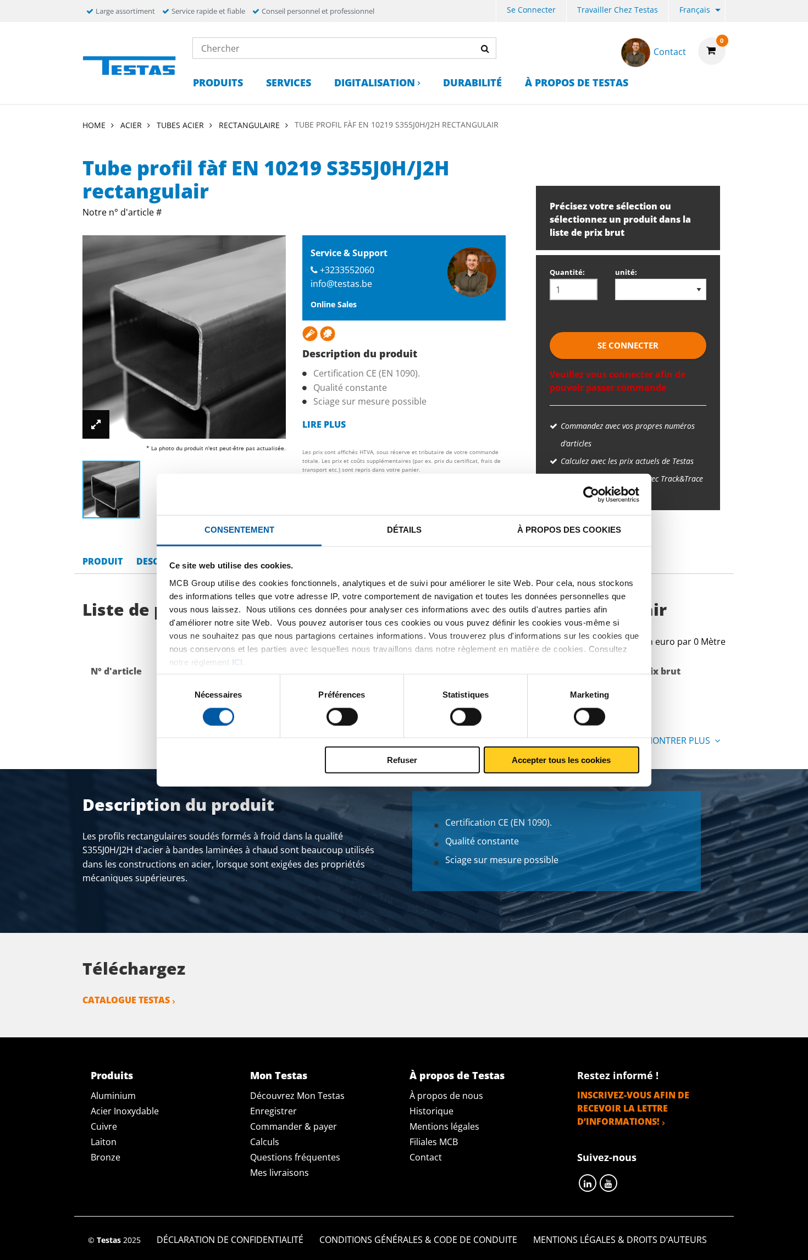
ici (237, 661)
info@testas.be (341, 284)
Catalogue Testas (126, 1000)
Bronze (105, 1157)
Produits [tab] (112, 1075)
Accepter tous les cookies (561, 760)
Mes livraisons (279, 1173)
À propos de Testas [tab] (457, 1075)
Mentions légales (444, 1126)
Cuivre (104, 1126)
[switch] (342, 716)
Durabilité (472, 82)
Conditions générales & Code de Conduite (418, 1240)
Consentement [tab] (239, 529)
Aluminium (113, 1096)
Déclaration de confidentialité (230, 1240)
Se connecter (531, 9)
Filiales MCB (433, 1142)
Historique (431, 1111)
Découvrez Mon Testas (297, 1096)
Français (694, 9)
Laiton (104, 1142)
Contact (425, 1157)
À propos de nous (446, 1096)
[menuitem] (531, 11)
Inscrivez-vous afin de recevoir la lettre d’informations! (633, 1108)
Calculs (264, 1142)
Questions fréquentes (295, 1157)
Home (94, 125)
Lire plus (324, 424)
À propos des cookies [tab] (569, 529)
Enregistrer (273, 1111)
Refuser (402, 760)
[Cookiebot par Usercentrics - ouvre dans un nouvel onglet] (591, 494)
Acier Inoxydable (125, 1111)
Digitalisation (374, 82)
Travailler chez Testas (617, 9)
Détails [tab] (404, 529)
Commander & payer (293, 1126)
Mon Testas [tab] (278, 1075)
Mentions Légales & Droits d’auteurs (620, 1240)
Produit (102, 561)
